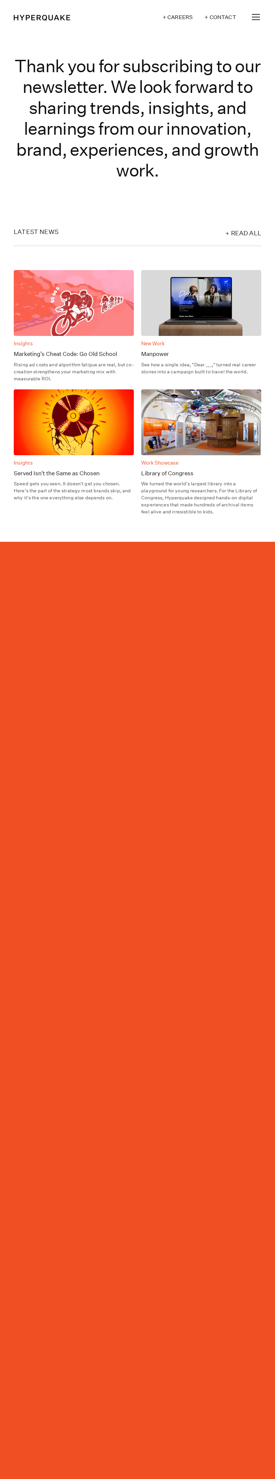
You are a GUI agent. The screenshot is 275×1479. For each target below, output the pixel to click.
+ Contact (220, 17)
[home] (42, 17)
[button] (254, 17)
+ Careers (178, 17)
